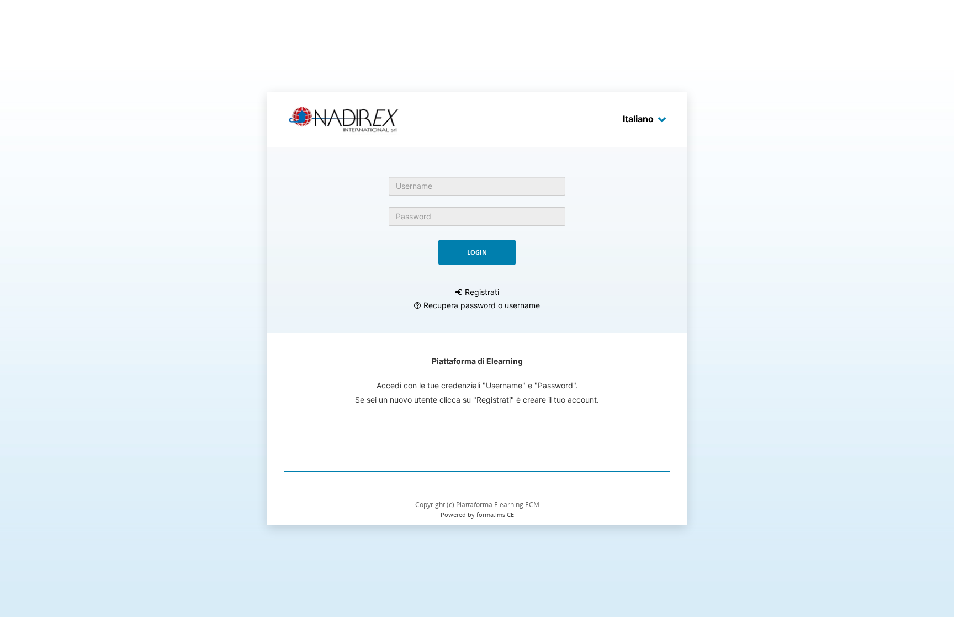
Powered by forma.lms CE (477, 514)
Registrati (482, 292)
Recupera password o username (481, 305)
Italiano (638, 118)
